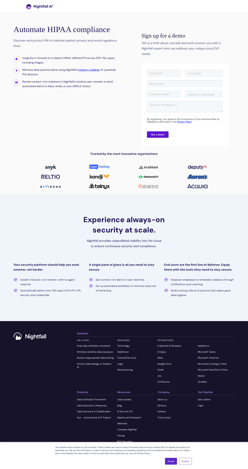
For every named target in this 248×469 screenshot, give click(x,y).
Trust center (164, 417)
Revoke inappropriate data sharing (95, 357)
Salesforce (203, 345)
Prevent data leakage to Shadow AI (94, 365)
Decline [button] (185, 461)
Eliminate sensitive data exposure (95, 351)
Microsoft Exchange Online (212, 363)
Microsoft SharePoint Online (213, 369)
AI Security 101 (125, 411)
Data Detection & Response (92, 405)
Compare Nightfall (127, 429)
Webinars (122, 423)
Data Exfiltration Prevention (91, 399)
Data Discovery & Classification (94, 411)
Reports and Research (129, 417)
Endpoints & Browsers (169, 345)
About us (162, 399)
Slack (160, 357)
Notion (201, 375)
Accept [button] (171, 461)
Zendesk (202, 381)
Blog (119, 405)
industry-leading (88, 70)
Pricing (121, 435)
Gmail (160, 369)
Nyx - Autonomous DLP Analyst (94, 417)
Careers (161, 411)
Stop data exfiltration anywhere (94, 345)
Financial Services (126, 357)
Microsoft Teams (207, 351)
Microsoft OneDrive (208, 357)
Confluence (163, 381)
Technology (123, 345)
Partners (161, 405)
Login (200, 405)
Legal (120, 363)
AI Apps (161, 351)
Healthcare (123, 351)
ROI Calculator (124, 441)
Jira (159, 375)
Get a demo (204, 399)
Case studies (124, 399)
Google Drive (164, 363)
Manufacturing (125, 369)
